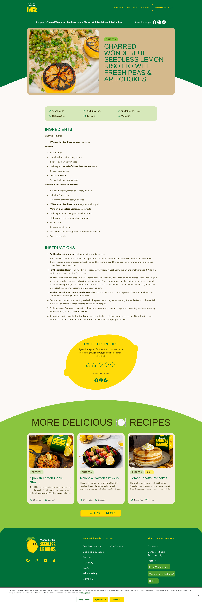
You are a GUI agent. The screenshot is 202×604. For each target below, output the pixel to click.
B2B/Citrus (115, 546)
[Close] (198, 595)
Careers (152, 546)
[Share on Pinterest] (159, 22)
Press (150, 560)
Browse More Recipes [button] (101, 513)
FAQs (86, 568)
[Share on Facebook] (154, 22)
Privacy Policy (85, 593)
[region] (101, 595)
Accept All (116, 599)
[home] (32, 7)
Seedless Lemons (92, 546)
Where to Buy (164, 7)
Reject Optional (100, 599)
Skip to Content (56, 2)
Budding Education (93, 551)
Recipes (132, 7)
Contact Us (89, 578)
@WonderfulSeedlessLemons (104, 352)
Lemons (118, 7)
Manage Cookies (84, 599)
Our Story (88, 562)
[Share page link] (164, 22)
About (145, 7)
